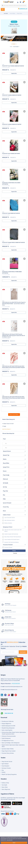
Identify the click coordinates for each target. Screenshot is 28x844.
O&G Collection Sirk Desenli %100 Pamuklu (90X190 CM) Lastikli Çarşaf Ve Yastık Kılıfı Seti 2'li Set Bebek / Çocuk (13, 336)
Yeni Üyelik (4, 785)
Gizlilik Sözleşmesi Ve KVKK (8, 725)
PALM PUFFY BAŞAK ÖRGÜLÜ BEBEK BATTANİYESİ (13, 242)
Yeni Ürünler (15, 46)
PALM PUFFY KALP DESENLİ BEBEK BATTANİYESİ (13, 66)
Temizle (15, 553)
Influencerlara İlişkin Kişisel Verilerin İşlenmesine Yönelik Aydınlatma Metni (14, 733)
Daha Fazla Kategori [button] (6, 429)
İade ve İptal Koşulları (7, 730)
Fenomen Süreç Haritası (8, 753)
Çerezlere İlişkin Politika (8, 748)
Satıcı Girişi (4, 787)
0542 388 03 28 (9, 713)
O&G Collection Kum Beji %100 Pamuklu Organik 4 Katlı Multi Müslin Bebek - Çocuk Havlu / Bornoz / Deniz (14, 304)
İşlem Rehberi (5, 763)
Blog (3, 770)
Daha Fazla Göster (14, 414)
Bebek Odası (19, 13)
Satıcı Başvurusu (6, 789)
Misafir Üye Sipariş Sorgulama (9, 774)
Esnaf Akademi (5, 766)
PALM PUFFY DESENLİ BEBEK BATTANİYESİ (11, 95)
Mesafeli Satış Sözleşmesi (8, 728)
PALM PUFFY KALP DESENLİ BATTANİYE (11, 153)
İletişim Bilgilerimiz (6, 723)
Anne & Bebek (12, 13)
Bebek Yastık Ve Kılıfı (8, 423)
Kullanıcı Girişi (5, 782)
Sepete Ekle (14, 73)
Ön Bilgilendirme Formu (8, 740)
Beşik (4, 426)
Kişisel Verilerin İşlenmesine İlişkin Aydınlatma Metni (13, 745)
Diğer (3, 64)
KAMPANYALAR (23, 9)
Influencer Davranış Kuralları (9, 736)
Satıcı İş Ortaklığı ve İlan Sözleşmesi (10, 742)
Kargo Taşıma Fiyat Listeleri (8, 751)
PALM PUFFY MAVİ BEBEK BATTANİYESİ (11, 213)
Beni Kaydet (23, 652)
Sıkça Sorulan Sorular (7, 761)
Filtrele (14, 550)
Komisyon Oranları (6, 768)
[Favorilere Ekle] (24, 53)
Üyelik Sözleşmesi (6, 738)
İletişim (3, 772)
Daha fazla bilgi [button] (9, 840)
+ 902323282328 (15, 683)
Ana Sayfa (6, 13)
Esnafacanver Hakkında (7, 721)
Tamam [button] (14, 842)
